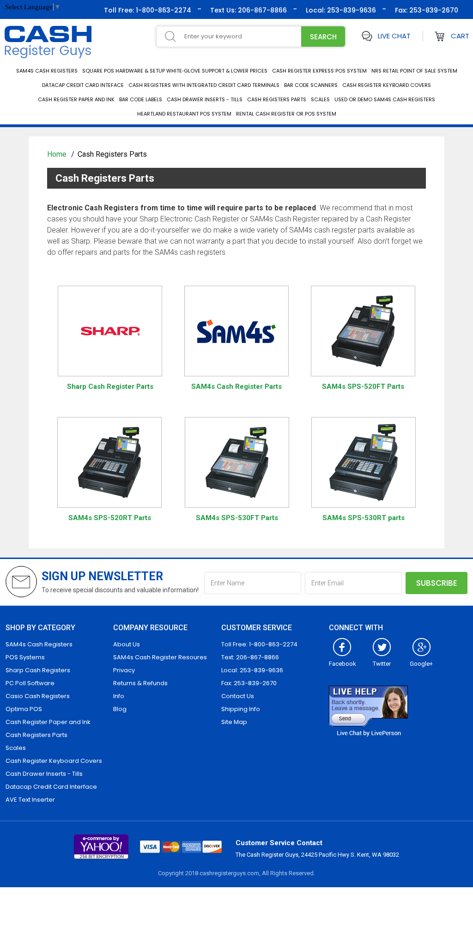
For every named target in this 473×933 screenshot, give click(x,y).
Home (57, 154)
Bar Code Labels (140, 99)
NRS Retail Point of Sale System (414, 70)
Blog (120, 709)
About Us (126, 644)
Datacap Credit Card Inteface (83, 85)
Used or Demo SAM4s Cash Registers (384, 99)
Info (118, 696)
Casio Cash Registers (38, 696)
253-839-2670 (432, 10)
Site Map (234, 722)
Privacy (124, 670)
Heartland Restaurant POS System (184, 113)
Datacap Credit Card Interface (51, 786)
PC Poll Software (30, 683)
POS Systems (25, 657)
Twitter (382, 663)
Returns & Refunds (140, 683)
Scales (320, 99)
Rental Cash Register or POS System (286, 113)
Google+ (421, 663)
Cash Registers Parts (276, 99)
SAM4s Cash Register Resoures (160, 657)
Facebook (342, 663)
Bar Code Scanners (311, 85)
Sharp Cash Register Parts (110, 386)
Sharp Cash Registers (38, 670)
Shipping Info (240, 709)
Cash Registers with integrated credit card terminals (203, 85)
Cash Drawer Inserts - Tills (205, 99)
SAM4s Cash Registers (47, 70)
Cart (460, 36)
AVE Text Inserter (30, 799)
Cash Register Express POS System (319, 70)
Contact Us (237, 696)
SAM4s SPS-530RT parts (363, 518)
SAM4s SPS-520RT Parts (109, 518)
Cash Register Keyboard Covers (386, 85)
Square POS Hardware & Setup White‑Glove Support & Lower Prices (174, 70)
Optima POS (24, 709)
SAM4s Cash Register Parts (236, 386)
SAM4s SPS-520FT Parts (363, 386)
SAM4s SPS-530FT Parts (237, 518)
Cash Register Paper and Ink (76, 99)
